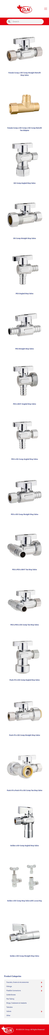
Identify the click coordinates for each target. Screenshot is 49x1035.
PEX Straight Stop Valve (24, 349)
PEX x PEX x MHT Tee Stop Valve (24, 570)
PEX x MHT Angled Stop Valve (24, 404)
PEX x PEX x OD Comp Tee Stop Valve (24, 625)
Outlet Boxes (11, 995)
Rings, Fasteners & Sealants (16, 1003)
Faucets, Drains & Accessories (17, 982)
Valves (8, 1011)
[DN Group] (24, 8)
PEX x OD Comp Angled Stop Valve (24, 459)
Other (8, 1015)
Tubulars (9, 1007)
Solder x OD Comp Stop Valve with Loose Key (24, 901)
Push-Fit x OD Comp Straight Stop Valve (24, 735)
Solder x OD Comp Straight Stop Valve (24, 956)
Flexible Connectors (13, 990)
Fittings (9, 986)
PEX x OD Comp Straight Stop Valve (24, 514)
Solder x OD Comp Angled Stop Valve (24, 846)
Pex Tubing (10, 999)
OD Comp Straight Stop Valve (24, 238)
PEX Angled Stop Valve (24, 293)
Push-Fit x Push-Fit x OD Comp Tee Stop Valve (24, 790)
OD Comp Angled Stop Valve (24, 183)
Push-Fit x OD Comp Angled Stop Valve (25, 680)
